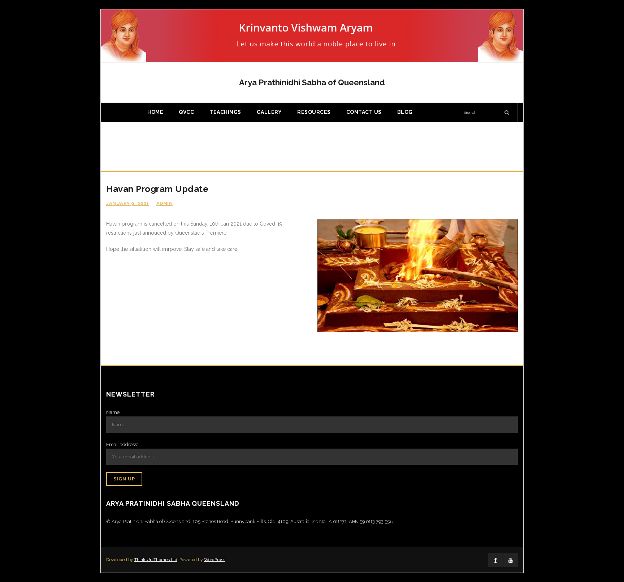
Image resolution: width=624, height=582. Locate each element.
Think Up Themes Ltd (155, 559)
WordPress (214, 559)
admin (164, 203)
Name (113, 412)
